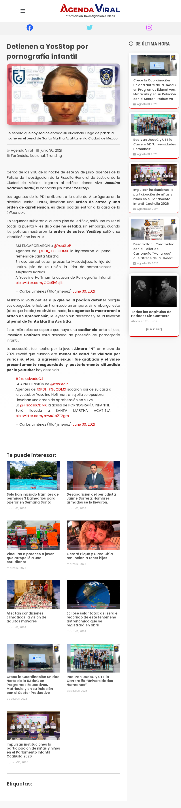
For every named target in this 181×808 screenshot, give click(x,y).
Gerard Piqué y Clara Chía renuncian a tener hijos (90, 556)
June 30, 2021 (84, 291)
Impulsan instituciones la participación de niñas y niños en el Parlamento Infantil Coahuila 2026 (33, 750)
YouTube (151, 321)
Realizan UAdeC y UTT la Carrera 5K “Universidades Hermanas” (90, 681)
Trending (54, 155)
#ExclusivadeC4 (29, 378)
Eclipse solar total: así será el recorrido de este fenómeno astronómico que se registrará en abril (92, 619)
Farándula (19, 155)
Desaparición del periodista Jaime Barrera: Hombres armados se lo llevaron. (91, 498)
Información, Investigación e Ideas (90, 16)
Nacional (37, 155)
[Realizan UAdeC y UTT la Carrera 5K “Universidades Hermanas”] (154, 125)
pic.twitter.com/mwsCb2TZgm (42, 415)
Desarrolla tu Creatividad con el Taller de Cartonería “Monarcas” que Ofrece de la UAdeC (153, 251)
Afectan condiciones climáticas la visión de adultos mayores (26, 617)
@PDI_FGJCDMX (53, 251)
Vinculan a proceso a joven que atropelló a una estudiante (31, 558)
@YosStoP (62, 245)
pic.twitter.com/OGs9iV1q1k (39, 282)
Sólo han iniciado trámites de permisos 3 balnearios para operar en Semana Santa (33, 498)
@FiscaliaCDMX (33, 405)
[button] (22, 11)
